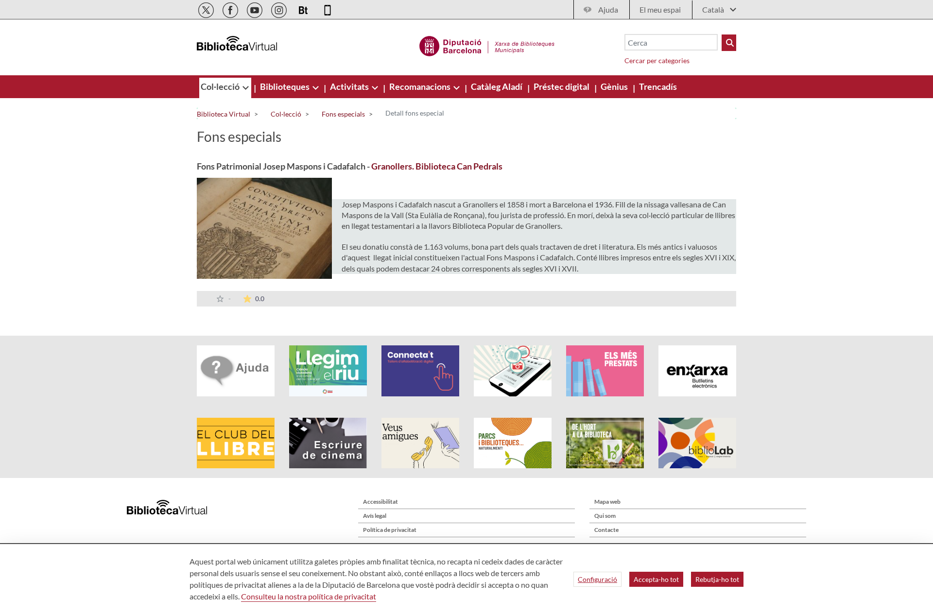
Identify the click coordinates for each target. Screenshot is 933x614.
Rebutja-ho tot (717, 579)
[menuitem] (221, 86)
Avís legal (374, 515)
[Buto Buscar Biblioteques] (729, 42)
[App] (327, 8)
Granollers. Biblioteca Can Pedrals (436, 166)
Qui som (605, 515)
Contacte (606, 529)
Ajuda (608, 9)
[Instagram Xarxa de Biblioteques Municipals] (280, 8)
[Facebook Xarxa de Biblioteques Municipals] (231, 8)
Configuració (597, 579)
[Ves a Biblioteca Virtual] (487, 44)
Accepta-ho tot (656, 579)
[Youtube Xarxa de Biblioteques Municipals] (255, 8)
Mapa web (607, 501)
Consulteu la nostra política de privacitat (308, 596)
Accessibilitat (380, 501)
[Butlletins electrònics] (304, 8)
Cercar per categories (657, 60)
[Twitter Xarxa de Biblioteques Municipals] (207, 8)
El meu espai (660, 9)
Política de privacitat (389, 529)
